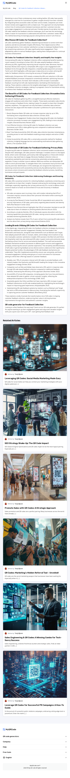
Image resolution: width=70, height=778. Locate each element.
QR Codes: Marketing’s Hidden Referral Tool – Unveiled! (32, 573)
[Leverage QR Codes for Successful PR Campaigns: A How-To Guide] (35, 674)
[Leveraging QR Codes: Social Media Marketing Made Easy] (35, 347)
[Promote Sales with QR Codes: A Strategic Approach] (35, 477)
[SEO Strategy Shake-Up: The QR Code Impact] (35, 412)
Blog (14, 8)
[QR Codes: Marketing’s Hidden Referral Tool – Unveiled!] (35, 542)
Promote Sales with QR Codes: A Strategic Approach (30, 508)
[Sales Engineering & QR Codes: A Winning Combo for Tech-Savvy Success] (35, 606)
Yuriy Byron (19, 374)
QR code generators (11, 736)
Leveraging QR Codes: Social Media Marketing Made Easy (33, 378)
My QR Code (6, 8)
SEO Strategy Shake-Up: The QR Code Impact (27, 443)
